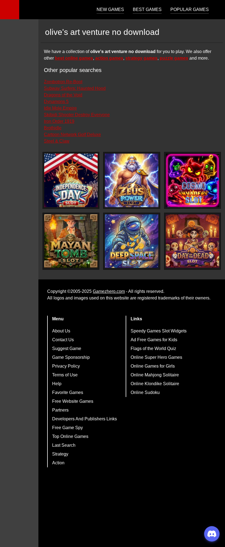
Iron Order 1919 (59, 121)
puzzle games (174, 58)
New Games (110, 9)
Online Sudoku (145, 392)
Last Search (63, 445)
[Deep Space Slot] (131, 241)
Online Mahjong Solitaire (155, 375)
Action (58, 462)
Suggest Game (66, 348)
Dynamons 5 (56, 101)
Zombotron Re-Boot (63, 81)
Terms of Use (65, 375)
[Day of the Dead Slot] (192, 241)
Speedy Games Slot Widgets (159, 331)
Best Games (147, 9)
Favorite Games (67, 392)
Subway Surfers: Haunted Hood (75, 88)
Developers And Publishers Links (84, 419)
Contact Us (63, 339)
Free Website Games (72, 401)
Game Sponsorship (71, 357)
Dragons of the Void (63, 95)
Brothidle (52, 128)
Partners (60, 410)
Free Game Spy (67, 427)
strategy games (141, 58)
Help (56, 383)
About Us (61, 331)
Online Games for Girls (153, 366)
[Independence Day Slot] (71, 180)
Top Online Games (70, 436)
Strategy (60, 454)
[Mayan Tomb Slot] (71, 241)
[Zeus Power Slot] (131, 180)
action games (109, 58)
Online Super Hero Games (156, 357)
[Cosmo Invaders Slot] (192, 180)
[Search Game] (216, 10)
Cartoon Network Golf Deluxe (72, 134)
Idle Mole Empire (60, 108)
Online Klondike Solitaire (155, 383)
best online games (74, 58)
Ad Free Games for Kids (154, 339)
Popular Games (189, 9)
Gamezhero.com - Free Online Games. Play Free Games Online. (53, 9)
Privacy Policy (66, 366)
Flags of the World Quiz (153, 348)
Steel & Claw (56, 141)
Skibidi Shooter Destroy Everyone (77, 114)
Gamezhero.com (109, 291)
